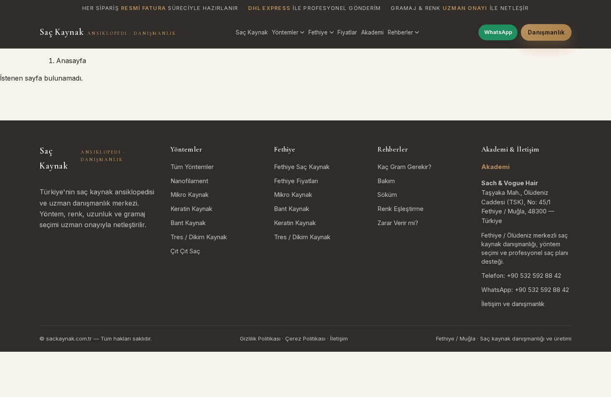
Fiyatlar (347, 32)
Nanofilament (189, 181)
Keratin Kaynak (191, 209)
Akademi (372, 32)
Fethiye (318, 32)
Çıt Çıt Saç (185, 251)
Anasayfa (71, 60)
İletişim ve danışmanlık (512, 304)
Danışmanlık (546, 32)
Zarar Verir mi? (397, 223)
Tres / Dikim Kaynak (198, 237)
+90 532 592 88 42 (534, 275)
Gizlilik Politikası (260, 338)
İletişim (339, 338)
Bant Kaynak (188, 223)
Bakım (386, 181)
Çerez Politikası (305, 338)
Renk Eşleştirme (400, 209)
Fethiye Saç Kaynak (302, 167)
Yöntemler (285, 32)
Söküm (387, 194)
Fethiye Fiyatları (296, 181)
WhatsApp (498, 32)
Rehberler (400, 32)
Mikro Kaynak (189, 194)
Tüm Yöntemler (192, 167)
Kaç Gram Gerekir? (404, 167)
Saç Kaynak (107, 32)
